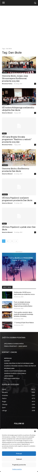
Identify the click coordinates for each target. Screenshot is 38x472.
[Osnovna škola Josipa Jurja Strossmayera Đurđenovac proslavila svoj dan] (19, 64)
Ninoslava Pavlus (7, 83)
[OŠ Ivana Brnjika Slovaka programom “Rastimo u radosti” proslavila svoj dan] (19, 125)
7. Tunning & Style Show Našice (24, 322)
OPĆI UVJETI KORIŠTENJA (11, 378)
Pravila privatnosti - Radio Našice (15, 346)
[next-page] (16, 241)
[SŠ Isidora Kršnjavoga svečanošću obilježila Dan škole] (19, 96)
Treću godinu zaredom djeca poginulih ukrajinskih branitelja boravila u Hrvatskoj (23, 314)
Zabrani (19, 459)
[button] (35, 431)
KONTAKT (7, 361)
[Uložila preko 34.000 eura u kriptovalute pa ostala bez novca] (7, 294)
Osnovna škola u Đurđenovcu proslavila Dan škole (15, 169)
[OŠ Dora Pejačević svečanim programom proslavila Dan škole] (19, 186)
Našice (4, 133)
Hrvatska (5, 72)
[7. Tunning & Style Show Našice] (7, 325)
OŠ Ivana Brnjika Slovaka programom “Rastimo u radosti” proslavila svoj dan (17, 139)
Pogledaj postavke (19, 465)
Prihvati (19, 454)
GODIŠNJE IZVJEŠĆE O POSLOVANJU (15, 373)
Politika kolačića (17, 469)
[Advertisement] (19, 27)
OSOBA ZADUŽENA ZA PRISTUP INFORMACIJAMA (18, 363)
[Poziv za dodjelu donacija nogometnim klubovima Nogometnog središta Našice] (7, 304)
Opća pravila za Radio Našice (14, 343)
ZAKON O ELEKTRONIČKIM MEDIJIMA (15, 371)
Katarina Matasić (7, 113)
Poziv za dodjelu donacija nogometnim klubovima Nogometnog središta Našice (23, 304)
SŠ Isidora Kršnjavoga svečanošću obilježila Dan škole (18, 108)
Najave (4, 223)
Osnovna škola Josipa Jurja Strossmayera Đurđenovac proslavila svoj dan (15, 78)
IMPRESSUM (8, 358)
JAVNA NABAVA (8, 376)
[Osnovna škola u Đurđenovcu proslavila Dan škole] (19, 157)
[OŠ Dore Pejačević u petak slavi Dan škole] (19, 216)
